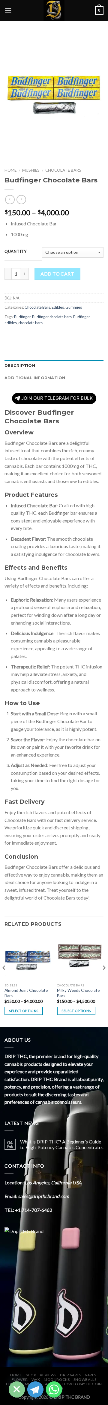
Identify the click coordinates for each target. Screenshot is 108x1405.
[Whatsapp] (54, 1389)
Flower (20, 1379)
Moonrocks (57, 1379)
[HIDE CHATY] (17, 1389)
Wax (36, 1379)
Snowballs (85, 1379)
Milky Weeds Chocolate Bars (78, 993)
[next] (104, 979)
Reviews (48, 1375)
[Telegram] (35, 1389)
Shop (31, 1375)
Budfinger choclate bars (52, 316)
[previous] (4, 979)
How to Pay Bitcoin (82, 1384)
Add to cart (57, 273)
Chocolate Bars (63, 170)
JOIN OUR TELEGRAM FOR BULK (57, 398)
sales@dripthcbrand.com (43, 1196)
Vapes (90, 1375)
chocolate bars (30, 322)
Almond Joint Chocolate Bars (26, 993)
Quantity (15, 252)
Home (10, 170)
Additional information (34, 378)
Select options (24, 1011)
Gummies (73, 307)
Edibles (58, 307)
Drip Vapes (70, 1375)
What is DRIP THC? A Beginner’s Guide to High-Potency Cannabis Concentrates (62, 1144)
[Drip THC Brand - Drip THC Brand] (54, 10)
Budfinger (22, 316)
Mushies (31, 170)
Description (19, 365)
